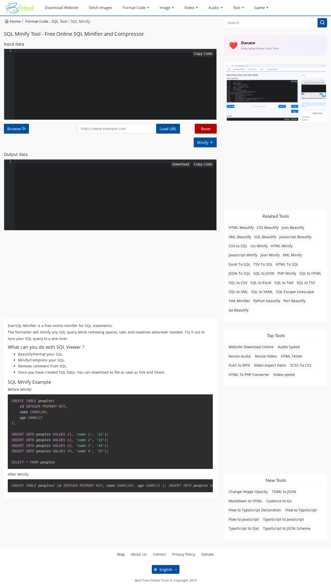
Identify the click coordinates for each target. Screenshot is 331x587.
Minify (203, 142)
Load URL (168, 128)
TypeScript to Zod (244, 528)
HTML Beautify (241, 227)
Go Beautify (239, 310)
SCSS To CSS (300, 365)
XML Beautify (240, 236)
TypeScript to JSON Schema (286, 528)
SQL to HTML (310, 273)
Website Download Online (251, 346)
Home (15, 21)
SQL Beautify (265, 236)
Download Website (61, 7)
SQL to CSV (238, 282)
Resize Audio (240, 356)
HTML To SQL (287, 264)
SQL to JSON (263, 273)
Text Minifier (239, 300)
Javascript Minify (243, 254)
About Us (139, 554)
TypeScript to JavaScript (283, 519)
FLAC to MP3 (239, 365)
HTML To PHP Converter (249, 374)
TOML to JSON (284, 491)
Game (259, 7)
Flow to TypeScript (301, 510)
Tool (236, 7)
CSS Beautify (268, 227)
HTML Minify (281, 245)
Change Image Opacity (248, 491)
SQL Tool (59, 21)
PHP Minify (286, 273)
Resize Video (266, 356)
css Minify (259, 245)
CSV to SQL (238, 245)
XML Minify (292, 254)
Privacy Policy (183, 554)
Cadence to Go (278, 500)
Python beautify (266, 300)
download (180, 164)
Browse (14, 128)
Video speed (284, 374)
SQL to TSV (306, 282)
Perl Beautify (294, 300)
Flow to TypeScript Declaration (255, 510)
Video (189, 7)
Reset (205, 128)
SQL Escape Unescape (295, 291)
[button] (322, 22)
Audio (213, 7)
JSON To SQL (239, 273)
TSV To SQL (263, 264)
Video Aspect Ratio (270, 365)
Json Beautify (293, 227)
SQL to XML (238, 291)
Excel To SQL (239, 264)
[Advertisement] (110, 274)
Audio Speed (289, 346)
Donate (207, 554)
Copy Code (203, 53)
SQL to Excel (260, 282)
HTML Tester (292, 356)
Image (165, 7)
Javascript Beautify (295, 236)
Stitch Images (100, 7)
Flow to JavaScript (244, 519)
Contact (159, 554)
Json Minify (270, 254)
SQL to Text (284, 282)
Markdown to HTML (245, 500)
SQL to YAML (262, 291)
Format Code (134, 7)
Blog (121, 554)
